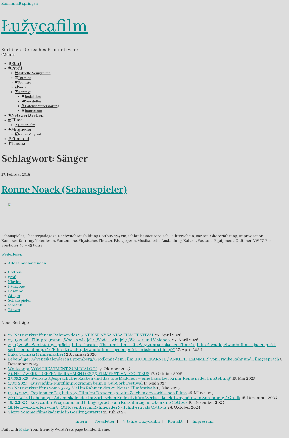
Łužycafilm (44, 26)
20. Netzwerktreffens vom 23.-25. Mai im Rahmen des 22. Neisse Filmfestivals (82, 388)
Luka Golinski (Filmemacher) (36, 354)
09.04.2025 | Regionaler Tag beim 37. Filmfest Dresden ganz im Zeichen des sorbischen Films (97, 393)
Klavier (14, 281)
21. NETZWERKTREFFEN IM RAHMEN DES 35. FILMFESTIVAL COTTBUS (78, 374)
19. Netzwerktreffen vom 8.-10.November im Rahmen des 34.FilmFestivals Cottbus (87, 407)
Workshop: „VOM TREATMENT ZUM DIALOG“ (52, 369)
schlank (15, 305)
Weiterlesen (11, 254)
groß (12, 277)
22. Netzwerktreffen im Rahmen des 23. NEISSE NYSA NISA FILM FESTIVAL (81, 335)
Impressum (203, 421)
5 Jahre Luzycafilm (141, 421)
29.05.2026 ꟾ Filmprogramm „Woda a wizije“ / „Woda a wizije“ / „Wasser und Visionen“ (89, 340)
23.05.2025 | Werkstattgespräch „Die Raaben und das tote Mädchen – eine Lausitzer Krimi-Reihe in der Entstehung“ (119, 378)
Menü (8, 54)
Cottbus (15, 272)
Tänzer (14, 309)
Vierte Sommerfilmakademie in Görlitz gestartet (55, 412)
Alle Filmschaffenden (27, 263)
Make (24, 429)
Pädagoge (16, 286)
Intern (81, 421)
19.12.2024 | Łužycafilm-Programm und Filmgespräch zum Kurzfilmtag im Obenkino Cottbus (97, 402)
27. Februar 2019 (15, 174)
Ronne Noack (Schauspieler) (64, 190)
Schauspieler (19, 300)
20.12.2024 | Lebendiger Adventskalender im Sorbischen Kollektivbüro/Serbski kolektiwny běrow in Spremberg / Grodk (124, 398)
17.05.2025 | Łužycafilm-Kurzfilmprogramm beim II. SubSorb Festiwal (75, 383)
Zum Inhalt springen (19, 3)
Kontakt (175, 421)
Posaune (15, 291)
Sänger (14, 295)
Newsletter (105, 421)
